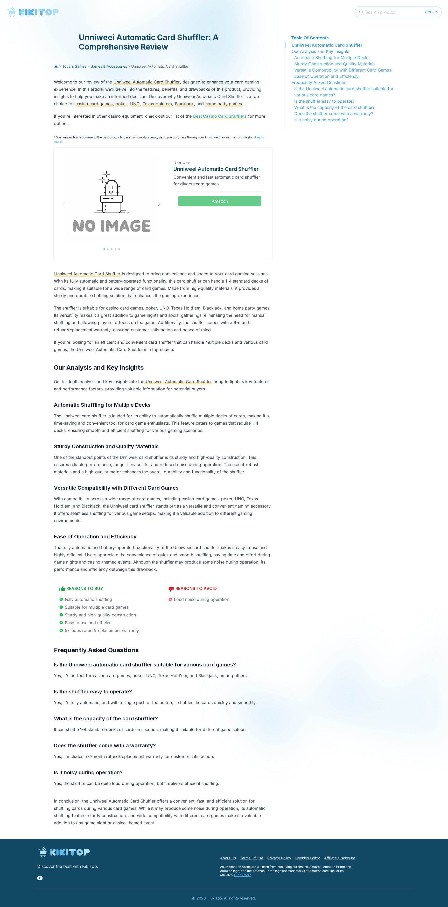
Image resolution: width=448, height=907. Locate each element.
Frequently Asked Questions (319, 82)
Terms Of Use (251, 858)
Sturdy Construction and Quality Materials (334, 63)
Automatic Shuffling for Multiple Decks (331, 57)
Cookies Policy (307, 858)
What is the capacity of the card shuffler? (334, 107)
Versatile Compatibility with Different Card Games (342, 70)
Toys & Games (74, 66)
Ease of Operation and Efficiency (326, 76)
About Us (228, 858)
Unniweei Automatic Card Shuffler (327, 45)
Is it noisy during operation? (321, 119)
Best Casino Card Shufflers (220, 116)
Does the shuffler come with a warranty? (333, 113)
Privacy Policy (279, 858)
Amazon (220, 201)
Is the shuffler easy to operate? (324, 101)
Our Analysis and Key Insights (320, 51)
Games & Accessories (108, 66)
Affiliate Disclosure (339, 858)
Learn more (242, 875)
